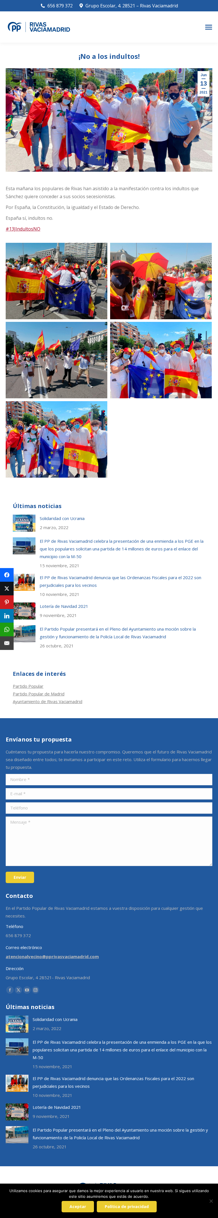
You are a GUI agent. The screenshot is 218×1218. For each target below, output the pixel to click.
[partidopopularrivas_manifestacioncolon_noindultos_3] (56, 360)
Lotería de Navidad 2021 (64, 606)
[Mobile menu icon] (208, 27)
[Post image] (24, 523)
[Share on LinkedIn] (7, 616)
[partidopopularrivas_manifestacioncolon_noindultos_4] (161, 360)
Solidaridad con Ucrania (62, 518)
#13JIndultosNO (23, 229)
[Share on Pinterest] (7, 602)
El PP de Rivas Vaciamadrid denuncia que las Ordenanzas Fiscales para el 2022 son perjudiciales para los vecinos (120, 581)
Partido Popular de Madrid (38, 694)
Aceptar (78, 1206)
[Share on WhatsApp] (7, 629)
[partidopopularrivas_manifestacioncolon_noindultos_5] (56, 439)
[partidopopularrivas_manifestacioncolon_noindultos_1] (56, 281)
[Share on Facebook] (7, 575)
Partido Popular (28, 686)
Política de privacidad (127, 1206)
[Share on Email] (7, 643)
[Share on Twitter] (7, 588)
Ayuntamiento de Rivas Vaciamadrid (47, 701)
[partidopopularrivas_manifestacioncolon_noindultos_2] (161, 281)
